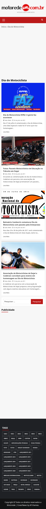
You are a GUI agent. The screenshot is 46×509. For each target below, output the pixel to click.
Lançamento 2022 (24, 471)
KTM (15, 452)
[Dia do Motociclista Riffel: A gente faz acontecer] (23, 97)
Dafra (35, 438)
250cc (19, 434)
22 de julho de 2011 (19, 227)
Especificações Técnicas (20, 443)
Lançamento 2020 (9, 471)
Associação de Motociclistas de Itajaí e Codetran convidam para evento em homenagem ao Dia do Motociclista (20, 276)
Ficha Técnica (35, 443)
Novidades (36, 109)
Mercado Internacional (12, 475)
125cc (5, 434)
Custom (27, 438)
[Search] (42, 20)
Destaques (7, 109)
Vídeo (29, 489)
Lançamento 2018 (9, 466)
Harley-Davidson (23, 447)
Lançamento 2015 (24, 457)
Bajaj (13, 438)
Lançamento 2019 (24, 466)
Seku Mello (8, 120)
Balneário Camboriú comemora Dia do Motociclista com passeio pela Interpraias (21, 223)
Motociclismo (28, 475)
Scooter (36, 485)
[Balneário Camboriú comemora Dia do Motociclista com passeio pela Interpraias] (23, 204)
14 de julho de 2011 (19, 281)
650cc (33, 434)
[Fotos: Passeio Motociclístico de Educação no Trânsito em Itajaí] (23, 151)
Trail (13, 489)
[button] (3, 20)
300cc (26, 434)
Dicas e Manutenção (18, 109)
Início (3, 27)
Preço (15, 485)
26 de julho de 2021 (19, 120)
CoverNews (22, 505)
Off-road (7, 485)
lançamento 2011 (25, 452)
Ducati (6, 443)
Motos (39, 475)
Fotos (12, 447)
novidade (24, 480)
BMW (19, 438)
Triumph (21, 489)
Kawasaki (7, 452)
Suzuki (6, 489)
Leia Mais (6, 132)
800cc (40, 434)
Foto (5, 447)
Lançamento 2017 (24, 461)
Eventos (6, 216)
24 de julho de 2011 (19, 174)
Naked (6, 480)
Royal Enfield (25, 485)
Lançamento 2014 (9, 457)
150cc (12, 434)
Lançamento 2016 (9, 461)
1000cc (6, 438)
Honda (35, 447)
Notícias (29, 109)
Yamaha (37, 489)
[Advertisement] (23, 54)
